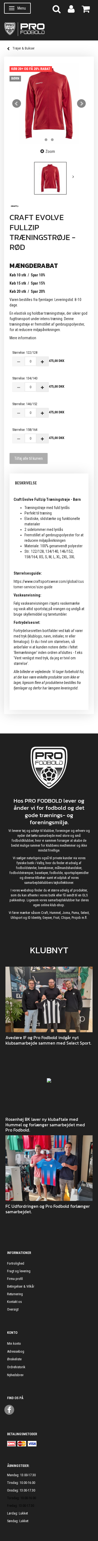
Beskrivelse (26, 483)
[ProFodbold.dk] (49, 28)
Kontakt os (14, 1302)
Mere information (23, 338)
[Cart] (86, 8)
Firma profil (15, 1279)
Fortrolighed (15, 1263)
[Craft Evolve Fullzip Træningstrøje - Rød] (49, 103)
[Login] (71, 8)
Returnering (15, 1294)
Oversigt (13, 1309)
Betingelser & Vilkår (20, 1286)
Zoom (50, 151)
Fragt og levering (18, 1271)
